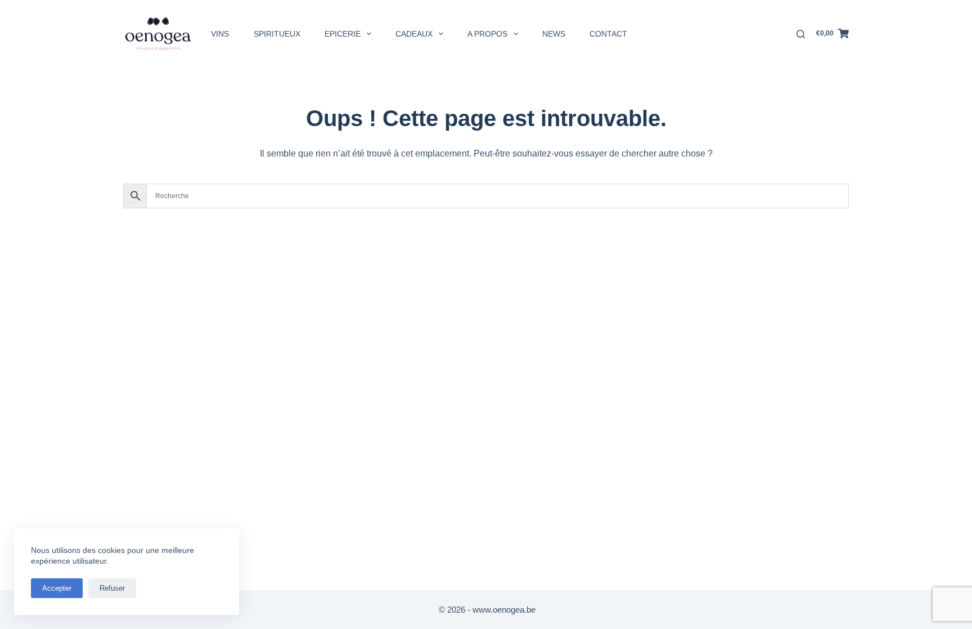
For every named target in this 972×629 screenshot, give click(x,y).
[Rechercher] (800, 34)
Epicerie (343, 33)
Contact (608, 33)
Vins (220, 33)
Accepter (56, 588)
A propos (487, 33)
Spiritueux (277, 33)
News (553, 33)
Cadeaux (414, 33)
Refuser (112, 588)
